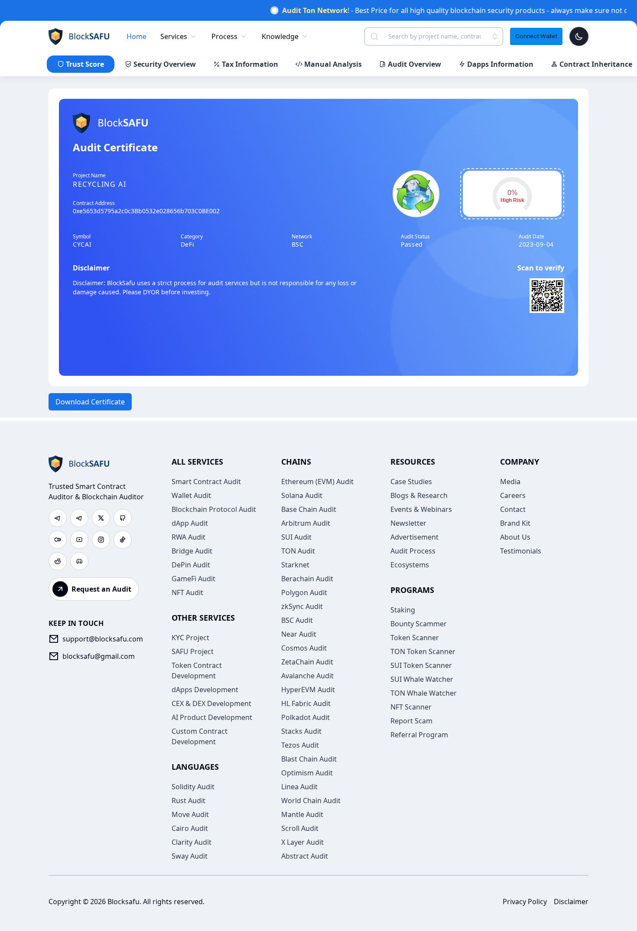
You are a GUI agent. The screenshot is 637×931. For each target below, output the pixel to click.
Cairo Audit (190, 828)
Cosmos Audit (304, 648)
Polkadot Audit (305, 717)
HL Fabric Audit (306, 703)
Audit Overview (414, 64)
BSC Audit (297, 620)
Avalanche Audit (307, 675)
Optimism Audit (307, 773)
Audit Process (413, 551)
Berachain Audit (307, 578)
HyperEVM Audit (308, 689)
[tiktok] (123, 540)
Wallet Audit (191, 495)
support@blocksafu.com (102, 639)
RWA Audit (188, 537)
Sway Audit (190, 856)
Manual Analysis (333, 64)
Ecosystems (409, 565)
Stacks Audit (301, 731)
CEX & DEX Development (211, 703)
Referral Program (419, 734)
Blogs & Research (419, 495)
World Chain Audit (311, 800)
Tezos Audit (300, 745)
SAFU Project (193, 651)
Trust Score (85, 64)
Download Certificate (90, 402)
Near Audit (298, 634)
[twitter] (101, 518)
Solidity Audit (193, 786)
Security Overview (164, 64)
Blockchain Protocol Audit (214, 509)
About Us (515, 537)
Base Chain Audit (308, 509)
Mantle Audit (302, 814)
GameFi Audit (193, 578)
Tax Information (250, 64)
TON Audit (298, 551)
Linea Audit (299, 786)
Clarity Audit (191, 842)
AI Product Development (212, 717)
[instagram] (101, 540)
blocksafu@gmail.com (98, 656)
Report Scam (411, 721)
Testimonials (520, 551)
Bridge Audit (192, 551)
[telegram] (58, 518)
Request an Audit (101, 589)
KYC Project (190, 637)
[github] (123, 518)
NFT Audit (187, 592)
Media (510, 481)
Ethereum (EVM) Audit (317, 481)
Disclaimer (571, 901)
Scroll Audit (299, 828)
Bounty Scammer (418, 623)
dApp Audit (190, 523)
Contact (513, 509)
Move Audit (190, 814)
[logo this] (79, 36)
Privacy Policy (525, 901)
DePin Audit (191, 565)
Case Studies (411, 481)
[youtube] (79, 540)
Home (136, 36)
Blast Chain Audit (309, 759)
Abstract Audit (304, 856)
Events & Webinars (421, 509)
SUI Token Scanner (421, 665)
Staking (402, 610)
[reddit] (58, 561)
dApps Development (205, 689)
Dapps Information (500, 64)
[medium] (58, 540)
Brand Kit (515, 523)
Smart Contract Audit (206, 481)
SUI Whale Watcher (421, 679)
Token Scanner (414, 637)
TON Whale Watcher (423, 693)
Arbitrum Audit (305, 523)
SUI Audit (296, 537)
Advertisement (414, 537)
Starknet (295, 565)
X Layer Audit (302, 842)
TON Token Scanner (422, 651)
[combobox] (435, 36)
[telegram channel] (79, 518)
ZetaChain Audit (307, 662)
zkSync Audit (302, 606)
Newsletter (408, 523)
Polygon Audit (304, 592)
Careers (513, 495)
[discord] (79, 561)
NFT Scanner (411, 707)
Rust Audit (188, 800)
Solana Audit (301, 495)
